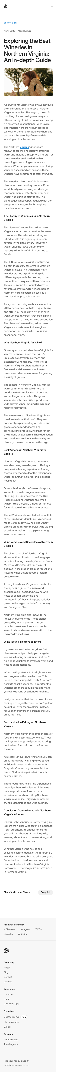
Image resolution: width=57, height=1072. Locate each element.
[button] (8, 977)
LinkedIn (8, 934)
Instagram (25, 929)
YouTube (22, 934)
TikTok (38, 929)
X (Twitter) (9, 929)
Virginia (24, 146)
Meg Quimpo (24, 30)
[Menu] (52, 6)
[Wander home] (5, 6)
